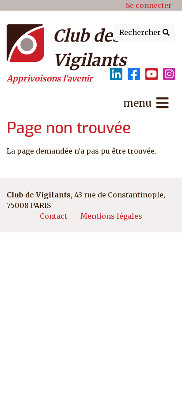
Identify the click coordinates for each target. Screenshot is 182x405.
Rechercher (141, 32)
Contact (53, 216)
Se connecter (149, 5)
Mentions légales (111, 216)
